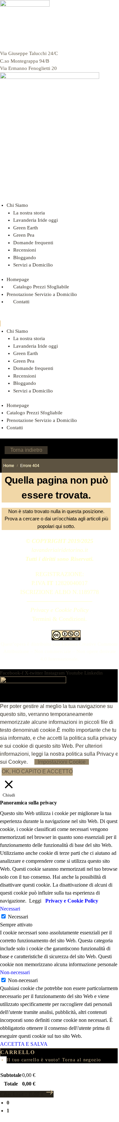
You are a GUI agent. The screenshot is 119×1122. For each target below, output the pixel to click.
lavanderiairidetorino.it (59, 550)
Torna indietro (26, 450)
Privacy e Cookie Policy (59, 610)
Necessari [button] (10, 909)
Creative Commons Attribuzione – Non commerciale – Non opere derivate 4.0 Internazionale (61, 651)
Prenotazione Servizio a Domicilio (42, 294)
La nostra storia (29, 212)
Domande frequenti (33, 242)
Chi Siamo (17, 205)
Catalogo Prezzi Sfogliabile (41, 286)
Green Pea (23, 235)
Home (8, 465)
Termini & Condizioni (58, 619)
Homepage (18, 279)
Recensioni (24, 250)
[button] (59, 323)
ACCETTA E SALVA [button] (24, 1044)
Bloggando (24, 257)
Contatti (15, 427)
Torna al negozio (81, 1059)
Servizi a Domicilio (33, 264)
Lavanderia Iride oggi (35, 220)
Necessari (18, 916)
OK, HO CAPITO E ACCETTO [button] (37, 771)
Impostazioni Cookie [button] (62, 762)
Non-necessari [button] (15, 972)
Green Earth (25, 227)
